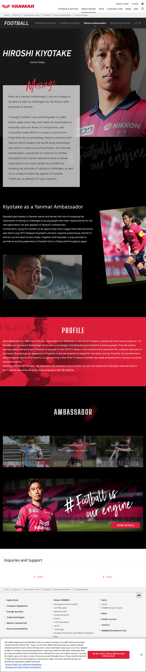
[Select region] (142, 4)
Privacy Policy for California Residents (23, 664)
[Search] (142, 10)
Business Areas (60, 611)
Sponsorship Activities (120, 23)
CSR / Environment (61, 622)
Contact (135, 3)
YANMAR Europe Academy (112, 608)
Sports (57, 626)
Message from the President (65, 604)
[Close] (141, 654)
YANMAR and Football (45, 23)
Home (6, 15)
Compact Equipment (17, 606)
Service (104, 604)
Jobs (56, 636)
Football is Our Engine (69, 23)
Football (46, 15)
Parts (104, 600)
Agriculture (12, 600)
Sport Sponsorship (31, 15)
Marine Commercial (17, 623)
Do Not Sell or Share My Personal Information (108, 654)
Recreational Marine (17, 628)
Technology (59, 629)
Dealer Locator (122, 3)
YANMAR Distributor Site (113, 630)
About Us (16, 15)
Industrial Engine (16, 617)
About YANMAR (61, 600)
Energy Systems (15, 611)
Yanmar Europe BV (61, 615)
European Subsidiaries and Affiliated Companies (74, 633)
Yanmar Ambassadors (62, 15)
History (57, 618)
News (104, 613)
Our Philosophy (60, 608)
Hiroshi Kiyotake (81, 15)
